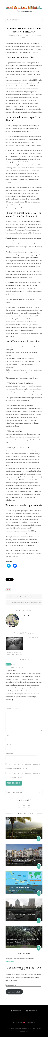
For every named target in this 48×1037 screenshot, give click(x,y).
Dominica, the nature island (18, 887)
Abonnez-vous (14, 992)
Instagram (33, 1011)
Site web (9, 754)
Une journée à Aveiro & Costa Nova (21, 860)
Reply (8, 664)
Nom (8, 735)
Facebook (17, 1011)
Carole (12, 35)
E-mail (9, 744)
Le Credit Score (33, 637)
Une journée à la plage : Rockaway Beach (25, 602)
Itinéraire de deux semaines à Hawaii (22, 833)
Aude (13, 664)
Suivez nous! (10, 961)
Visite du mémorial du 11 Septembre (21, 597)
